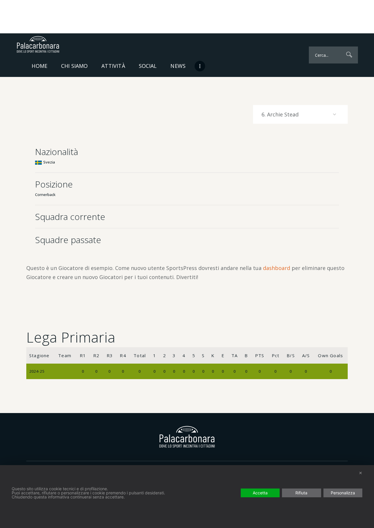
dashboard (276, 267)
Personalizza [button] (343, 492)
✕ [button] (360, 472)
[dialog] (187, 496)
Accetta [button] (260, 492)
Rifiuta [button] (301, 492)
